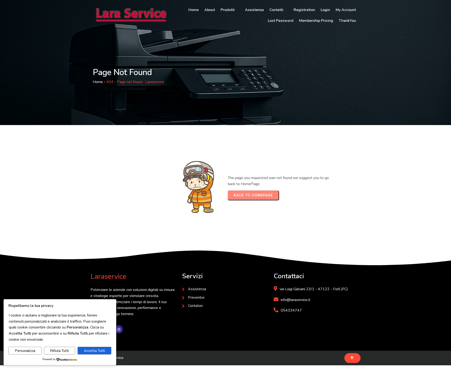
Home (98, 81)
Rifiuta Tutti (59, 350)
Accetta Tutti (94, 350)
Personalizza (25, 350)
